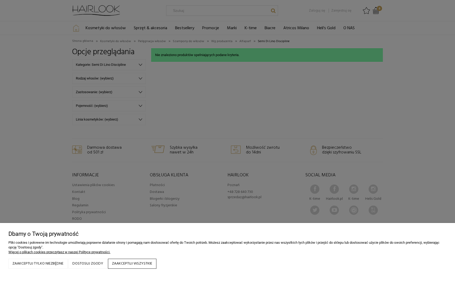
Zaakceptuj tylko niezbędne (37, 264)
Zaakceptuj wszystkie (132, 264)
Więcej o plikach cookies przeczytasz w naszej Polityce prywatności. (59, 252)
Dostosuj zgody (87, 264)
